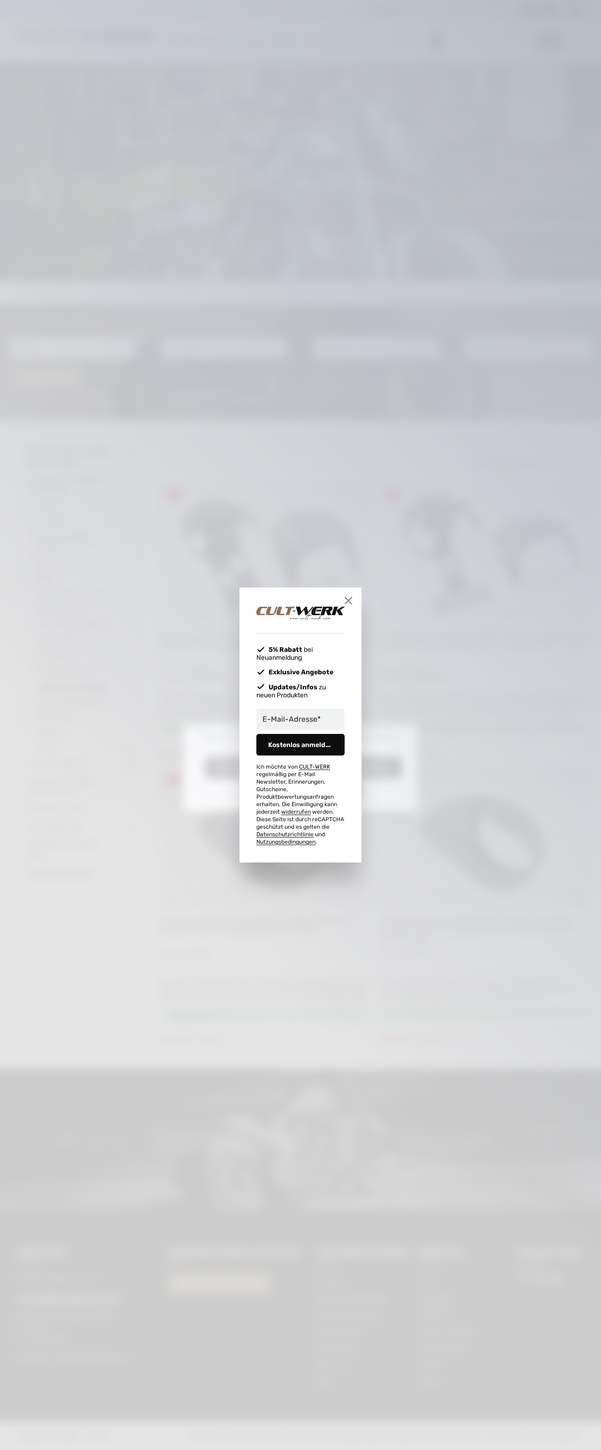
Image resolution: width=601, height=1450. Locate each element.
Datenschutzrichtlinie (285, 834)
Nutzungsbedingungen (286, 842)
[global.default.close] (348, 600)
